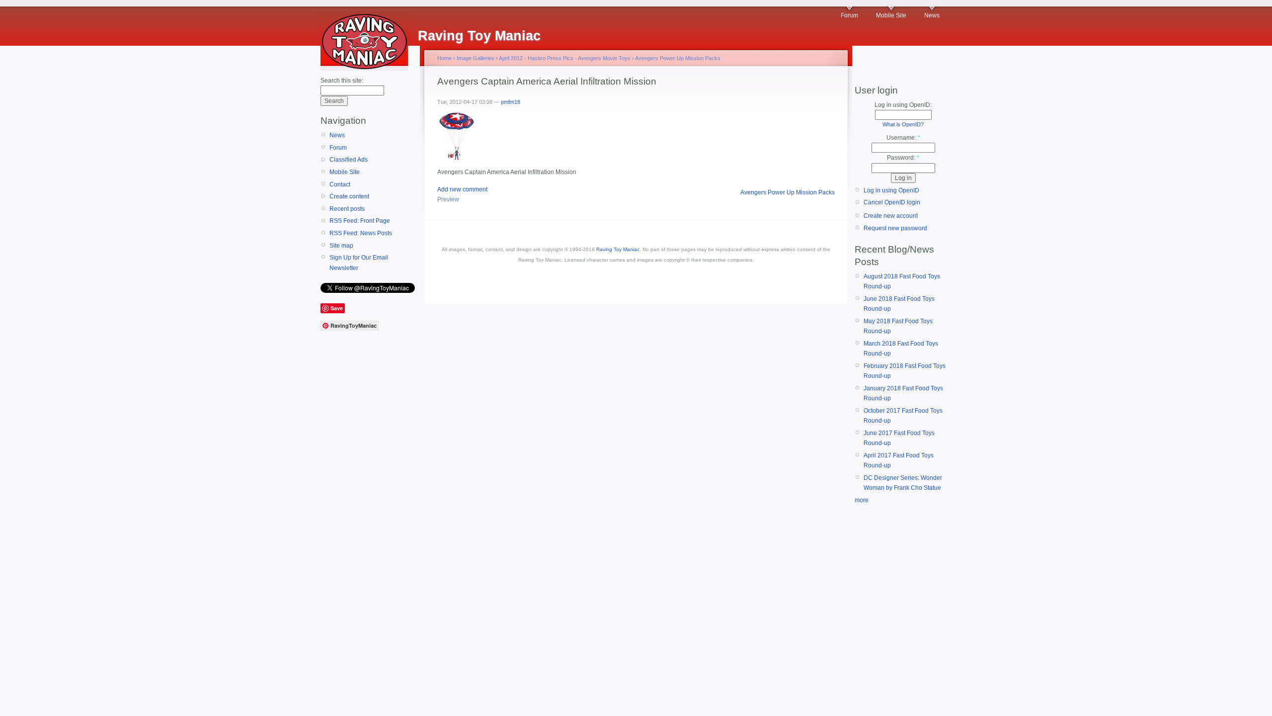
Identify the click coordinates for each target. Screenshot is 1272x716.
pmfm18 (510, 102)
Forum (849, 15)
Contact (339, 184)
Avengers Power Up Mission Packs (677, 58)
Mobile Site (891, 15)
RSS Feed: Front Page (359, 220)
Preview (448, 199)
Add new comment (462, 189)
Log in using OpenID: (903, 104)
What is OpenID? (903, 124)
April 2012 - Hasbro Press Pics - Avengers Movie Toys (565, 58)
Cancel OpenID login (892, 202)
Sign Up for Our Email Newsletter (358, 262)
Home (444, 58)
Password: (903, 157)
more (862, 500)
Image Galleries (475, 58)
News (932, 15)
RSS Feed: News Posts (360, 233)
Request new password (895, 228)
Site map (341, 245)
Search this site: (341, 80)
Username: (903, 137)
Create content (349, 196)
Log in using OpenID (891, 190)
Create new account (891, 215)
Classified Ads (348, 159)
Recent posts (347, 208)
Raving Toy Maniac (617, 249)
